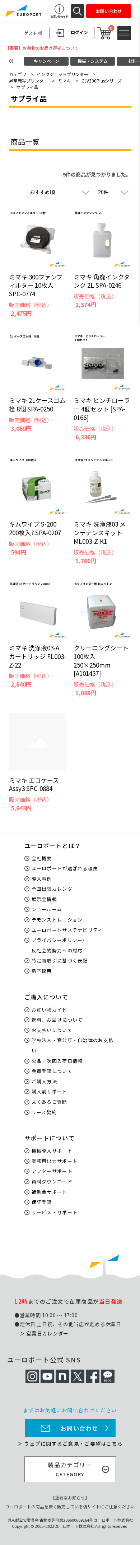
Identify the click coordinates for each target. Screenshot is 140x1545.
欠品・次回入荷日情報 (57, 1061)
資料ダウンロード (52, 1181)
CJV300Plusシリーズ (101, 80)
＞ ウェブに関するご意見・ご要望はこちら (70, 1443)
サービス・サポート (55, 1212)
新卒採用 (42, 970)
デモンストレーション (57, 919)
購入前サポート (49, 1091)
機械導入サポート (52, 1150)
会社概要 (42, 858)
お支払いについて (52, 1030)
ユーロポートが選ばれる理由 (65, 868)
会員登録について (52, 1071)
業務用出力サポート (55, 1161)
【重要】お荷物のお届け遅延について (42, 48)
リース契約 (44, 1112)
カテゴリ (17, 74)
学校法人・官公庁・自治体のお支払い (73, 1045)
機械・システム (93, 61)
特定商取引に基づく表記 (60, 960)
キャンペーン (46, 61)
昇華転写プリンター (28, 80)
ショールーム (47, 909)
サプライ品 (27, 87)
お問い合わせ (80, 1428)
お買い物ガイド (49, 1009)
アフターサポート (52, 1171)
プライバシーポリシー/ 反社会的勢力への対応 (58, 945)
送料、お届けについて (57, 1019)
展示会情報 (44, 899)
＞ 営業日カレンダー (44, 1333)
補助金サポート (49, 1191)
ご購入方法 (44, 1081)
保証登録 (42, 1201)
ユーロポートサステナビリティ (67, 930)
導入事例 (42, 878)
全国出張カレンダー (55, 888)
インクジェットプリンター (62, 74)
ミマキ (64, 80)
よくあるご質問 (49, 1101)
